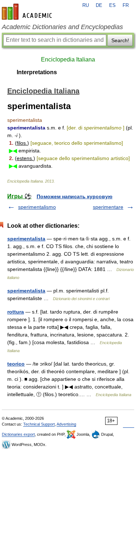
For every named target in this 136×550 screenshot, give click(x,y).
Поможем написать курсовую (74, 196)
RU (85, 5)
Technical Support (39, 424)
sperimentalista (26, 239)
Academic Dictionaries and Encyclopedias (62, 27)
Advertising (66, 424)
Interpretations (37, 72)
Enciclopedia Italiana (68, 59)
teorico (16, 364)
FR (126, 5)
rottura (15, 312)
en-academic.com (28, 12)
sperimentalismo (37, 207)
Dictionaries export (18, 434)
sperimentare (108, 207)
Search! (120, 40)
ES (112, 5)
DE (99, 5)
